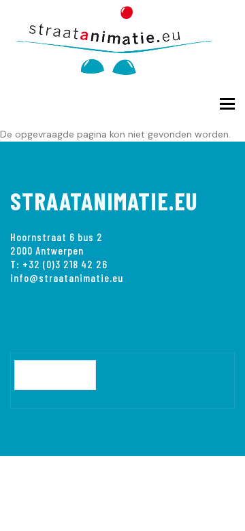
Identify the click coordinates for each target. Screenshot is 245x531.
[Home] (122, 38)
